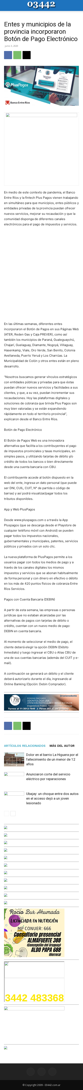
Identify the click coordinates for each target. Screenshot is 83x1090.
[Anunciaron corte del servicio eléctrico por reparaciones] (14, 779)
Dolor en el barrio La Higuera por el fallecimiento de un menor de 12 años (52, 759)
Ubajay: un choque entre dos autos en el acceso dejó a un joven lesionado (52, 798)
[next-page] (13, 813)
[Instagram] (41, 1072)
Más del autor (62, 746)
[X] (27, 55)
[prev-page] (6, 813)
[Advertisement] (41, 274)
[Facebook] (8, 55)
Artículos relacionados (25, 746)
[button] (6, 5)
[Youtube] (52, 1072)
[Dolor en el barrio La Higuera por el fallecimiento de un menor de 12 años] (14, 759)
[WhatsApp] (17, 55)
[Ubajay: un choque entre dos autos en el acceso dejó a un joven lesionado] (14, 798)
